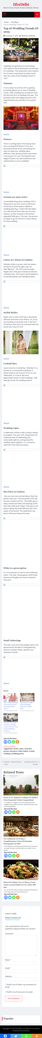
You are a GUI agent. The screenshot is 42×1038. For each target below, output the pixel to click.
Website (8, 976)
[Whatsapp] (13, 742)
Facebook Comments (12, 920)
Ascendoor (36, 1029)
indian (25, 751)
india (20, 751)
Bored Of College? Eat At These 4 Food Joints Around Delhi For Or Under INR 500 (19, 884)
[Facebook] (5, 742)
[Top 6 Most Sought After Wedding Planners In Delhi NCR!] (27, 697)
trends (31, 751)
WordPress (25, 1031)
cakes (21, 749)
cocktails (28, 749)
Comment (9, 934)
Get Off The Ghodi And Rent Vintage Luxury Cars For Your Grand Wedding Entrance (10, 727)
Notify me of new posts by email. (20, 992)
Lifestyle (6, 746)
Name (8, 960)
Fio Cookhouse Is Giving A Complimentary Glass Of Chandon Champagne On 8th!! (17, 841)
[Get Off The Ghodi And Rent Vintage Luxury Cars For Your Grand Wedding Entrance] (10, 717)
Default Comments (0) (13, 918)
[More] (17, 742)
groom (6, 751)
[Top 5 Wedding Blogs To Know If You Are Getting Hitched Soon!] (10, 697)
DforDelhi (21, 4)
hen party (14, 751)
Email (8, 968)
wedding (6, 754)
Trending (13, 746)
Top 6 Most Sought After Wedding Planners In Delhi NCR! (26, 705)
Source (6, 134)
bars (11, 749)
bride (16, 749)
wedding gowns (17, 754)
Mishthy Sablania (28, 36)
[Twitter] (9, 742)
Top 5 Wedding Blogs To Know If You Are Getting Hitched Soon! (10, 705)
